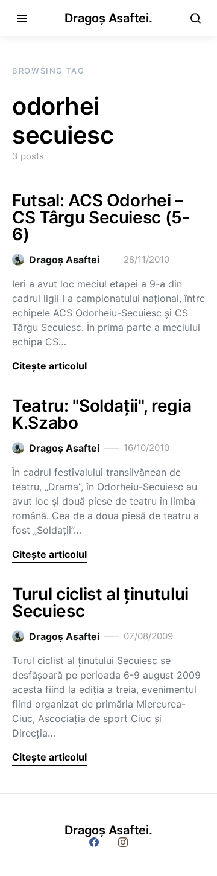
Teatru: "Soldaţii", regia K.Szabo (101, 414)
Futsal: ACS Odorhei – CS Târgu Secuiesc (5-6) (101, 217)
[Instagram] (123, 842)
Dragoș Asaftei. (108, 18)
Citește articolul (49, 366)
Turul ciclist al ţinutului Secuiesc (100, 602)
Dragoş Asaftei (64, 260)
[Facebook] (94, 842)
